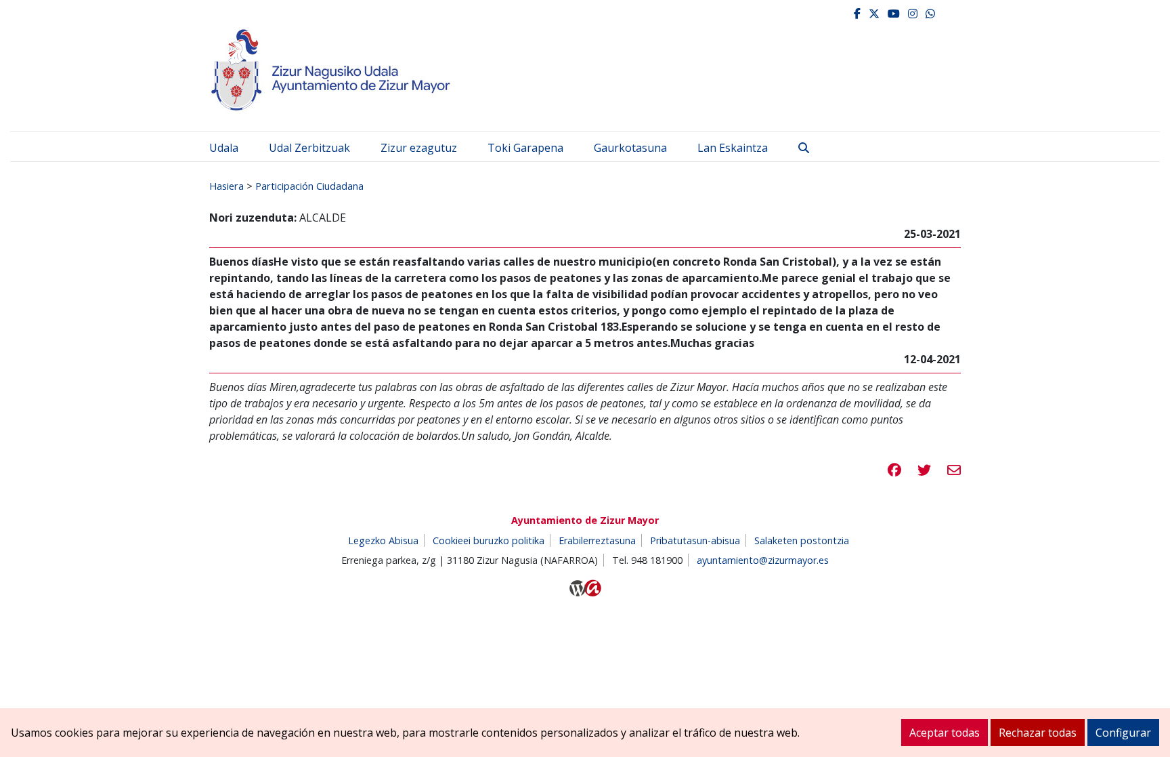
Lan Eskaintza (732, 147)
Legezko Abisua (383, 540)
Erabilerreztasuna (597, 540)
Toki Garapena (525, 147)
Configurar (1123, 732)
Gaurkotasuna (630, 147)
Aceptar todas (944, 732)
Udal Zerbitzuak (309, 147)
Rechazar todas (1038, 732)
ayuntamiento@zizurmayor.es (763, 560)
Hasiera (226, 185)
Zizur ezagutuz (419, 147)
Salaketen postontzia (801, 540)
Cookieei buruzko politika (488, 540)
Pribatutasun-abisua (695, 540)
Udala (223, 147)
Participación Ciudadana (309, 185)
